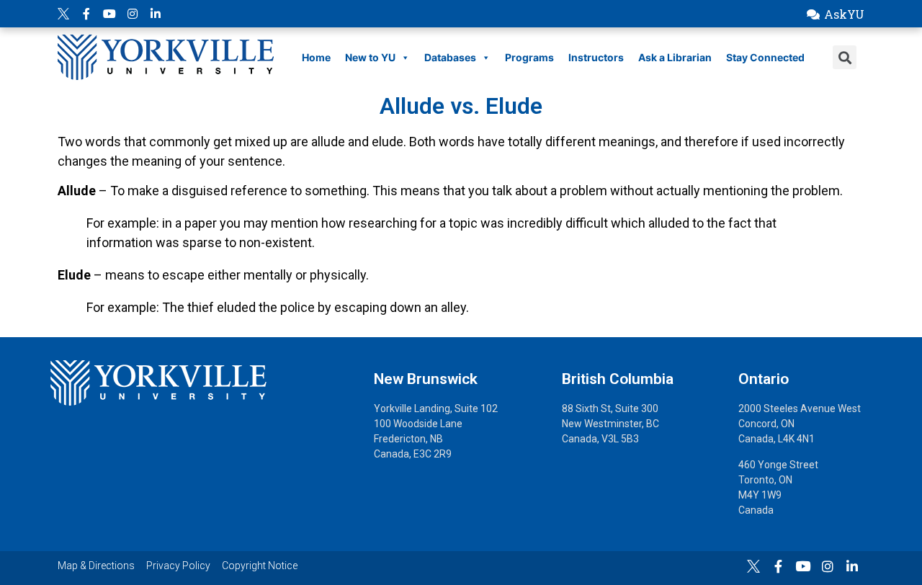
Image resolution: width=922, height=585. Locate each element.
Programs (529, 57)
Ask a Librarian (675, 57)
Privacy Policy (178, 565)
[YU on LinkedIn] (155, 13)
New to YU (370, 57)
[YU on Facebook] (86, 13)
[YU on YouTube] (109, 13)
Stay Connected (765, 57)
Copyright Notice (259, 565)
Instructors (596, 57)
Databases (450, 57)
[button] (835, 14)
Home (316, 57)
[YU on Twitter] (63, 13)
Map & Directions (96, 565)
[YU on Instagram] (132, 13)
